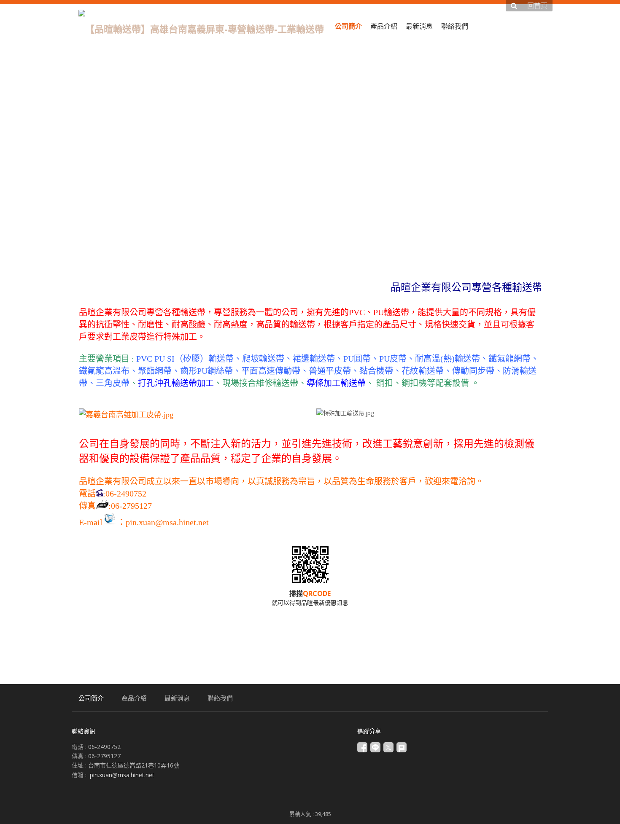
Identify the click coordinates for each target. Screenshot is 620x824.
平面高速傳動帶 (270, 371)
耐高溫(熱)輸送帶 (447, 358)
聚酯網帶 (155, 371)
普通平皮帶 (330, 371)
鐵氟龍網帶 (509, 358)
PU (159, 358)
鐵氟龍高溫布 (104, 371)
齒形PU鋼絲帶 (206, 371)
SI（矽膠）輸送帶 (200, 358)
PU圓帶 (357, 358)
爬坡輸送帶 (263, 358)
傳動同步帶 (473, 371)
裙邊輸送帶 (314, 358)
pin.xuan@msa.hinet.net (167, 522)
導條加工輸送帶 (336, 383)
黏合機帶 (376, 371)
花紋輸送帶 (423, 371)
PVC (143, 358)
